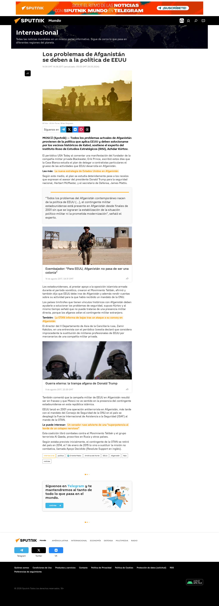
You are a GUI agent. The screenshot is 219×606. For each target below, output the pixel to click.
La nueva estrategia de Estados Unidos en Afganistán (86, 171)
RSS (172, 567)
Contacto (83, 567)
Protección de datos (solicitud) (151, 567)
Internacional (49, 455)
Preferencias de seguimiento (28, 571)
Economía (95, 540)
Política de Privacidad (101, 567)
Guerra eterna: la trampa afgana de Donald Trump (81, 383)
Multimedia (122, 540)
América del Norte (92, 455)
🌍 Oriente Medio (74, 455)
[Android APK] (194, 582)
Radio (134, 540)
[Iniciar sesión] (188, 21)
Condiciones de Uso (42, 567)
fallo (125, 455)
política (61, 455)
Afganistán (115, 455)
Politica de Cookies (124, 567)
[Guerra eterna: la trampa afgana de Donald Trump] (87, 360)
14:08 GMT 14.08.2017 (52, 66)
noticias (47, 461)
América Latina (60, 540)
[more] (127, 278)
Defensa (108, 540)
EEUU (105, 455)
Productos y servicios (65, 567)
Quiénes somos (21, 567)
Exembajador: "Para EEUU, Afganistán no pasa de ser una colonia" (87, 270)
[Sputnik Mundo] (30, 24)
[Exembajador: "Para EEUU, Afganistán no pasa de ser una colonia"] (87, 246)
